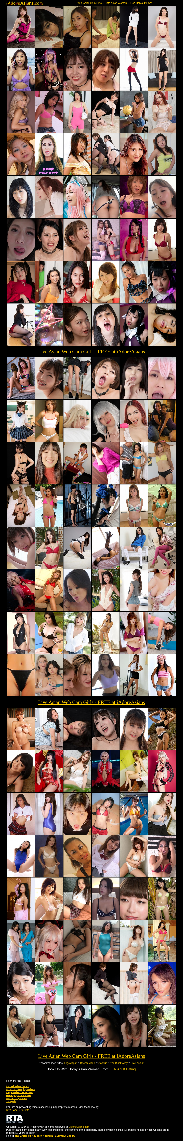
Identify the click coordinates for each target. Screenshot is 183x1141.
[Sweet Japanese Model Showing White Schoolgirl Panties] (77, 568)
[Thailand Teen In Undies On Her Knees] (49, 610)
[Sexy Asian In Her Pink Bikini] (49, 1003)
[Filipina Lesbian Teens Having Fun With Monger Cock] (162, 440)
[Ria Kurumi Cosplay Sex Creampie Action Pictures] (49, 961)
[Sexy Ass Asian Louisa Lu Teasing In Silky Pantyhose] (77, 398)
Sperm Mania (88, 1063)
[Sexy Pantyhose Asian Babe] (106, 1003)
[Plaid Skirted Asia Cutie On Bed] (77, 918)
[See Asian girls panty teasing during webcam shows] (21, 695)
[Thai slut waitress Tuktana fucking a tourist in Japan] (49, 47)
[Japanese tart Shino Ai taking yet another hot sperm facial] (77, 89)
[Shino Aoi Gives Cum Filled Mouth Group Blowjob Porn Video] (134, 398)
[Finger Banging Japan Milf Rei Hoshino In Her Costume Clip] (134, 259)
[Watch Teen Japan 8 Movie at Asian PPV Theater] (106, 876)
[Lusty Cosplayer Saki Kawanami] (49, 89)
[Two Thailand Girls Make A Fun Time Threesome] (106, 259)
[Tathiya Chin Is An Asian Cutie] (77, 174)
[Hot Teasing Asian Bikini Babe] (134, 961)
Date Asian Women (116, 3)
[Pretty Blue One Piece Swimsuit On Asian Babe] (106, 961)
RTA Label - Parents (17, 1110)
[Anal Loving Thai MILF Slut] (162, 483)
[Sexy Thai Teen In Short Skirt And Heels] (134, 695)
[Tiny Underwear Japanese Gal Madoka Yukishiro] (162, 47)
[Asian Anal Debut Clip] (162, 344)
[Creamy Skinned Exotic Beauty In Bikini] (134, 791)
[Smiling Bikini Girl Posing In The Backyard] (162, 918)
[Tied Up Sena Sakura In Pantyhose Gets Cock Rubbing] (77, 749)
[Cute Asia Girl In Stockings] (106, 568)
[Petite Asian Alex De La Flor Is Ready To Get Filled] (162, 1003)
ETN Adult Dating (123, 1069)
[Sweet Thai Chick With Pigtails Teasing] (77, 483)
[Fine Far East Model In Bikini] (49, 653)
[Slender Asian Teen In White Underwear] (49, 876)
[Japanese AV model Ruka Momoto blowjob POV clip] (77, 834)
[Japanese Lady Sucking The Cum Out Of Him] (134, 749)
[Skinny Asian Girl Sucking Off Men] (21, 1003)
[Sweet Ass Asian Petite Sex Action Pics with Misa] (134, 610)
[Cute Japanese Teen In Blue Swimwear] (49, 834)
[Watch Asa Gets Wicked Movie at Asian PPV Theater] (77, 610)
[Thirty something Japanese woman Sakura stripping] (134, 525)
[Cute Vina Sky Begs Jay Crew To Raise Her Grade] (134, 132)
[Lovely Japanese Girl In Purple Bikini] (134, 653)
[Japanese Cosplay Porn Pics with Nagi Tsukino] (21, 610)
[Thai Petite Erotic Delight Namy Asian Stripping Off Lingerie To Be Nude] (134, 302)
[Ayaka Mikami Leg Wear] (106, 132)
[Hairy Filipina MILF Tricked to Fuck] (162, 174)
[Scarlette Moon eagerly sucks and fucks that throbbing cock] (162, 132)
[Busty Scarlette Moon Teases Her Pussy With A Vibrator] (134, 440)
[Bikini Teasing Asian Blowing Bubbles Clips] (49, 344)
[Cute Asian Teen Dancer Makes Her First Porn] (77, 47)
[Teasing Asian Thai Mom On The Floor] (106, 834)
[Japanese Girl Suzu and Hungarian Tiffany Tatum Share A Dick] (77, 695)
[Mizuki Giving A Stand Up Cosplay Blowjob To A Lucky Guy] (106, 440)
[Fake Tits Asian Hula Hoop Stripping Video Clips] (106, 695)
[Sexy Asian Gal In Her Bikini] (162, 525)
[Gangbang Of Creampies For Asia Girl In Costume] (162, 302)
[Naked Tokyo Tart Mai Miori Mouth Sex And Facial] (106, 398)
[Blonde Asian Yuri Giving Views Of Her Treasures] (77, 653)
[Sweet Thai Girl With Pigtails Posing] (134, 834)
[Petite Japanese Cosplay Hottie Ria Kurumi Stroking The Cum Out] (77, 525)
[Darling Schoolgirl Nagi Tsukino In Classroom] (21, 440)
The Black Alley (119, 1063)
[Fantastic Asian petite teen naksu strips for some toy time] (49, 1046)
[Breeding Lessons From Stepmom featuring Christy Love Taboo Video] (162, 653)
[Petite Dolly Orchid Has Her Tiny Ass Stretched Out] (21, 132)
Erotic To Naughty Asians (20, 1089)
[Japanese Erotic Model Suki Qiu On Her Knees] (162, 1046)
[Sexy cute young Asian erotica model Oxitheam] (21, 918)
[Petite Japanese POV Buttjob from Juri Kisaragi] (134, 1003)
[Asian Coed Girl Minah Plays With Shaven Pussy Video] (49, 749)
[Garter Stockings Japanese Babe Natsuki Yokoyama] (134, 89)
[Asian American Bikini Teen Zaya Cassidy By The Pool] (49, 525)
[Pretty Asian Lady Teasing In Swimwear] (21, 749)
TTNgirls (11, 1101)
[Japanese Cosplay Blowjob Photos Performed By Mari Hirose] (106, 525)
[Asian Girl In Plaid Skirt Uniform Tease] (21, 834)
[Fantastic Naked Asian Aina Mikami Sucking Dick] (49, 398)
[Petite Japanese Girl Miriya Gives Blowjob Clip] (134, 1046)
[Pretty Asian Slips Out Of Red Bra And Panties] (49, 568)
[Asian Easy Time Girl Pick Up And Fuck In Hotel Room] (106, 918)
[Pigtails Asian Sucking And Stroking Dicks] (106, 749)
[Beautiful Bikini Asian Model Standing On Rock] (106, 653)
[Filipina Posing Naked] (49, 132)
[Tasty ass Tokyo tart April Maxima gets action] (49, 217)
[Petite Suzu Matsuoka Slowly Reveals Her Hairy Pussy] (106, 302)
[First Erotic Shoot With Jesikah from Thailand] (106, 610)
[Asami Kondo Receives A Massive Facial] (49, 259)
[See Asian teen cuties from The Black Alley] (49, 440)
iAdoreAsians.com (79, 1126)
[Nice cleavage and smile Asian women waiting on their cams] (162, 610)
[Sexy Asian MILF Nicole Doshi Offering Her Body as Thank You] (21, 89)
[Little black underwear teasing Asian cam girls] (77, 961)
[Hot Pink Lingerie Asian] (21, 47)
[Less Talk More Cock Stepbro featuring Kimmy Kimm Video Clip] (49, 302)
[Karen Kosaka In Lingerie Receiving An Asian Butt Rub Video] (21, 568)
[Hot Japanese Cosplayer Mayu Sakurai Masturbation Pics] (134, 344)
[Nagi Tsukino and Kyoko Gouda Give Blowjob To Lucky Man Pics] (77, 344)
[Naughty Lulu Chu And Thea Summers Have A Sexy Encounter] (49, 695)
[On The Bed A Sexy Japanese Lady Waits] (21, 525)
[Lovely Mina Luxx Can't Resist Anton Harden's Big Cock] (134, 174)
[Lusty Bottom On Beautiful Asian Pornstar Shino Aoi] (21, 344)
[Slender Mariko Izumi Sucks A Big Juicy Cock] (106, 47)
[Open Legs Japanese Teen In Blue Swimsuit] (21, 876)
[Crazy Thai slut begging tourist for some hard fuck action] (77, 876)
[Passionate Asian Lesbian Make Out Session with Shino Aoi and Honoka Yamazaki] (21, 217)
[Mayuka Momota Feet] (162, 89)
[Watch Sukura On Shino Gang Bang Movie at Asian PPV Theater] (134, 217)
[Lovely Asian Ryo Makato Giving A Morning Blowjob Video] (21, 259)
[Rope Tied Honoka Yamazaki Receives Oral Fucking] (106, 344)
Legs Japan (70, 1063)
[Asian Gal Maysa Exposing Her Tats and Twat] (162, 834)
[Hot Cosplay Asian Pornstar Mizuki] (162, 791)
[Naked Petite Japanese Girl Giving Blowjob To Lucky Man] (77, 1003)
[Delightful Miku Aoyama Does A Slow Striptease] (21, 791)
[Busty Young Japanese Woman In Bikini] (49, 918)
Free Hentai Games (141, 3)
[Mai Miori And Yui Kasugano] (106, 174)
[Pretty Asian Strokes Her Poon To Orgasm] (106, 89)
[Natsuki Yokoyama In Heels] (134, 47)
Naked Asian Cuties (17, 1086)
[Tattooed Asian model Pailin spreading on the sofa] (77, 791)
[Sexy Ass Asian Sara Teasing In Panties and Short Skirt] (21, 483)
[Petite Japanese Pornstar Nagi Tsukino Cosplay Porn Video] (106, 791)
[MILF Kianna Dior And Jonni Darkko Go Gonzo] (49, 174)
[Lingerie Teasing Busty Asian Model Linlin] (77, 302)
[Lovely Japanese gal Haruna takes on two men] (162, 217)
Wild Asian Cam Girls (89, 3)
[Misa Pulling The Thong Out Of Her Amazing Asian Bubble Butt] (106, 217)
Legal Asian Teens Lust (19, 1092)
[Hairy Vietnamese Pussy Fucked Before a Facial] (21, 174)
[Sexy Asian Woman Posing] (21, 653)
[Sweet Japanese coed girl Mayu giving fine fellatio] (162, 259)
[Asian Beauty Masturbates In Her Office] (77, 1046)
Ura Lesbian (137, 1063)
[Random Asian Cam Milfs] (106, 483)
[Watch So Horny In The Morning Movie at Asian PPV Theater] (49, 483)
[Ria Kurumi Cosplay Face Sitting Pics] (21, 302)
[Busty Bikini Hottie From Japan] (134, 876)
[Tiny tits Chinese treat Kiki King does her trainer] (77, 132)
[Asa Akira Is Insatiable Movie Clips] (162, 876)
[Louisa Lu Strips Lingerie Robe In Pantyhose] (162, 568)
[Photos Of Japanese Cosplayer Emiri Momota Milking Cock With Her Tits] (106, 1046)
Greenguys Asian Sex (18, 1095)
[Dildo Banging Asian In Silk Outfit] (49, 791)
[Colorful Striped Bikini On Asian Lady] (21, 398)
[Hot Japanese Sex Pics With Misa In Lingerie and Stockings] (77, 259)
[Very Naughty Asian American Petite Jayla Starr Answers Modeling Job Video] (134, 483)
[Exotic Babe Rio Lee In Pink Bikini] (162, 961)
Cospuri (102, 1063)
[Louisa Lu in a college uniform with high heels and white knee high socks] (134, 568)
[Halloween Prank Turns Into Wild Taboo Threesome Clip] (21, 961)
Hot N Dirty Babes (16, 1098)
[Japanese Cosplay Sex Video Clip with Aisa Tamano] (77, 217)
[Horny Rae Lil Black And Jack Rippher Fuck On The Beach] (162, 749)
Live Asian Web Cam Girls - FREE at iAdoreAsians (91, 351)
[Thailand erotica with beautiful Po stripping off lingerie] (21, 1046)
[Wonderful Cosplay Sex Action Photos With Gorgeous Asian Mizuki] (77, 440)
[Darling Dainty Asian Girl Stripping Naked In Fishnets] (162, 695)
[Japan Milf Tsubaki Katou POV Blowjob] (134, 918)
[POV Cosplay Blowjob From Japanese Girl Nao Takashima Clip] (162, 398)
